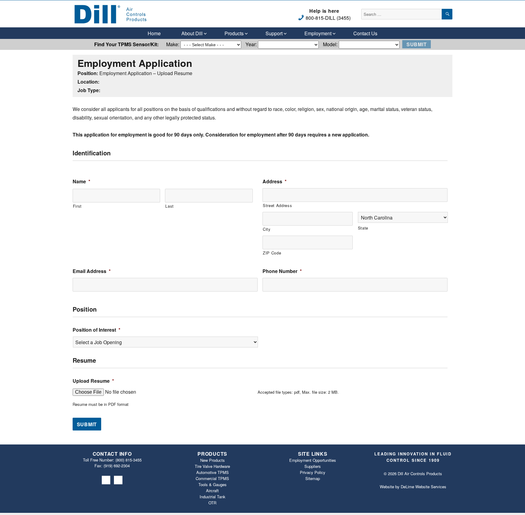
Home (154, 33)
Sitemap (312, 478)
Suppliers (312, 466)
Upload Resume (93, 381)
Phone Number (282, 271)
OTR (212, 503)
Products (234, 33)
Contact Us (365, 33)
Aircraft (212, 490)
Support (274, 33)
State (363, 228)
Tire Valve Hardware (212, 466)
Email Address (92, 271)
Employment (317, 33)
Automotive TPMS (212, 472)
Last (169, 206)
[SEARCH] (447, 14)
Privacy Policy (312, 472)
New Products (212, 460)
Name (81, 181)
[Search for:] (401, 13)
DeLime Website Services (423, 486)
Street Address (277, 205)
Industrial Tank (212, 496)
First (77, 206)
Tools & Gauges (212, 484)
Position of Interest (96, 330)
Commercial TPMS (212, 478)
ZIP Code (272, 253)
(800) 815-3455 (128, 460)
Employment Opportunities (312, 460)
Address (274, 181)
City (267, 229)
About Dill (192, 33)
